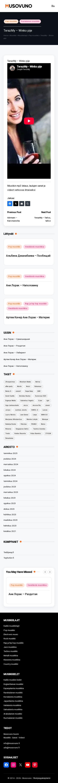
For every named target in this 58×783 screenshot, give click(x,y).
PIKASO (34, 424)
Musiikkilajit (22, 35)
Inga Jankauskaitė (12, 405)
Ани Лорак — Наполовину (22, 285)
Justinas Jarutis (21, 410)
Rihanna (8, 429)
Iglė (48, 401)
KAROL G (34, 410)
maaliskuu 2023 (11, 520)
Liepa (35, 415)
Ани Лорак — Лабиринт (15, 352)
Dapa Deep (29, 391)
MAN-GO (44, 415)
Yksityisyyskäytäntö (41, 778)
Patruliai (24, 424)
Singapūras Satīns (22, 429)
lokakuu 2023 (10, 498)
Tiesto (7, 433)
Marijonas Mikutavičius (13, 419)
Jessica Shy (36, 405)
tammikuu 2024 (10, 481)
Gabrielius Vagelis (27, 401)
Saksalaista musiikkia (13, 709)
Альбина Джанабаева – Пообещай (28, 255)
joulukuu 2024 (10, 459)
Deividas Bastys (24, 396)
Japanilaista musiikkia (13, 701)
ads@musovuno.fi (12, 747)
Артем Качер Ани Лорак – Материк (28, 317)
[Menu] (52, 6)
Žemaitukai (9, 438)
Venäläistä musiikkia (34, 247)
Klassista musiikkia (12, 659)
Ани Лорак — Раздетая (14, 346)
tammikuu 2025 (10, 453)
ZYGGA (48, 433)
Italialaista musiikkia (12, 705)
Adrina (37, 382)
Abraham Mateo (25, 382)
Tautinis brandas (39, 429)
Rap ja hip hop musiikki (36, 304)
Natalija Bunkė (10, 424)
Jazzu (25, 405)
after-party (8, 386)
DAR (38, 391)
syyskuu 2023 (10, 503)
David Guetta (9, 396)
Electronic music (11, 634)
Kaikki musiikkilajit (11, 626)
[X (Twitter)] (15, 203)
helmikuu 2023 (10, 525)
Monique (45, 419)
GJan (40, 401)
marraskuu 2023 (11, 492)
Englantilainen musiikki (13, 684)
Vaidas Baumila (20, 433)
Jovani (47, 405)
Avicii (28, 386)
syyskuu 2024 (10, 475)
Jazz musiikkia (10, 647)
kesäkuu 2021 (10, 531)
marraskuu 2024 (11, 464)
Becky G (8, 391)
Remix (43, 424)
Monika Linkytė (32, 419)
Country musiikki (11, 664)
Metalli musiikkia (11, 655)
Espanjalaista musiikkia (14, 688)
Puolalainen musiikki (30, 21)
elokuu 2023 (9, 509)
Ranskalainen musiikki (13, 692)
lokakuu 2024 (10, 470)
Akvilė (19, 386)
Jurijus (7, 410)
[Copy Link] (27, 203)
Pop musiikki (11, 21)
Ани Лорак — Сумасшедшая (17, 339)
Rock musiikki (10, 638)
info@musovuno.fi (12, 743)
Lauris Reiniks (10, 415)
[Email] (21, 203)
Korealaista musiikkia (13, 697)
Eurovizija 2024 (40, 396)
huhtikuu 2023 (10, 514)
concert (18, 391)
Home (6, 35)
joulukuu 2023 (10, 486)
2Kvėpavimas (10, 382)
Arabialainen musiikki (13, 714)
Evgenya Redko (10, 401)
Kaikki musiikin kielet (13, 680)
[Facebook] (9, 203)
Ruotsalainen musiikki (13, 718)
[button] (45, 572)
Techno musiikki (11, 651)
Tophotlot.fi (9, 558)
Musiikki (13, 35)
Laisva (45, 410)
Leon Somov (24, 415)
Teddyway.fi (9, 552)
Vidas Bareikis (35, 433)
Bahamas (38, 386)
